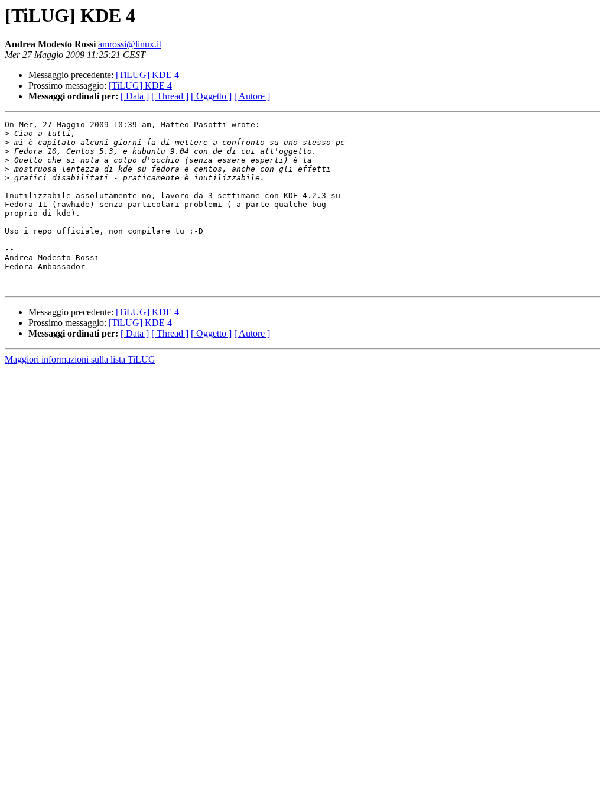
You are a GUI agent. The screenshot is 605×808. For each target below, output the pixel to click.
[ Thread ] (169, 96)
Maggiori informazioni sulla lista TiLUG (80, 359)
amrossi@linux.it (129, 44)
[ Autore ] (252, 96)
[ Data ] (135, 96)
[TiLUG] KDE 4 (147, 75)
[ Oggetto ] (211, 96)
